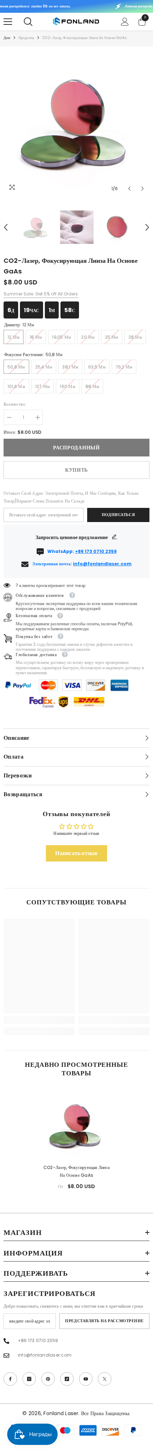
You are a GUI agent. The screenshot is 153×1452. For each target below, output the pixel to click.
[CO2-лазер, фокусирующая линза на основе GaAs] (76, 1125)
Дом (7, 37)
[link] (39, 1020)
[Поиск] (28, 21)
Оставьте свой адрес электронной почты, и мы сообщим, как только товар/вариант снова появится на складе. (71, 497)
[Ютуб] (86, 1379)
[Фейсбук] (10, 1379)
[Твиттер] (104, 1379)
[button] (129, 188)
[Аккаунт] (125, 22)
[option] (76, 122)
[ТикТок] (67, 1379)
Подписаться (118, 514)
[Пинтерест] (48, 1379)
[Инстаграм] (29, 1379)
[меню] (8, 21)
